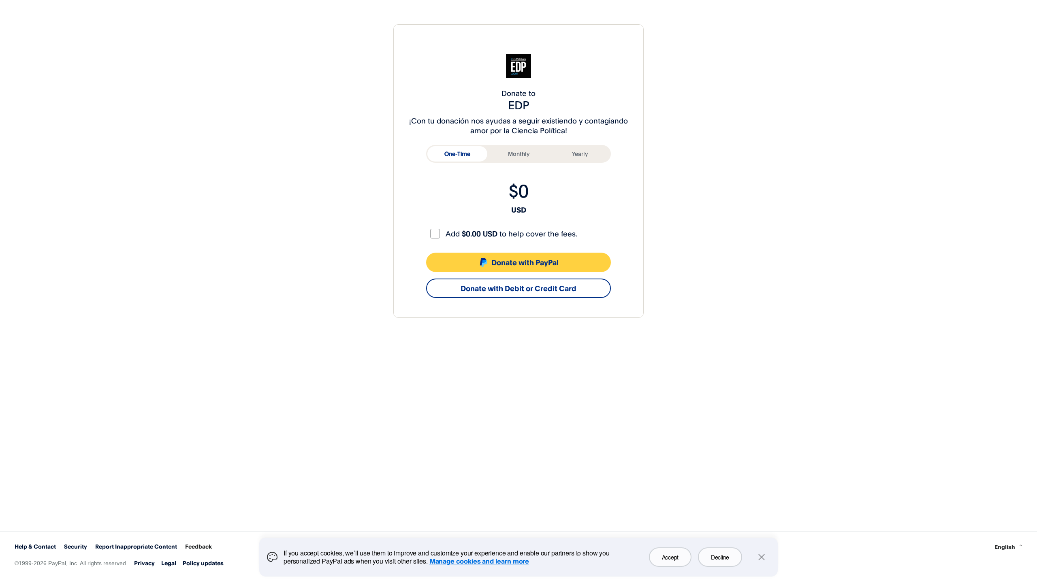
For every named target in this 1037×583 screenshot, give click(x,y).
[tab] (457, 154)
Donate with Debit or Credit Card (518, 288)
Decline (720, 557)
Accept (670, 557)
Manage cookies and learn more (479, 561)
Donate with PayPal (525, 262)
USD (518, 209)
